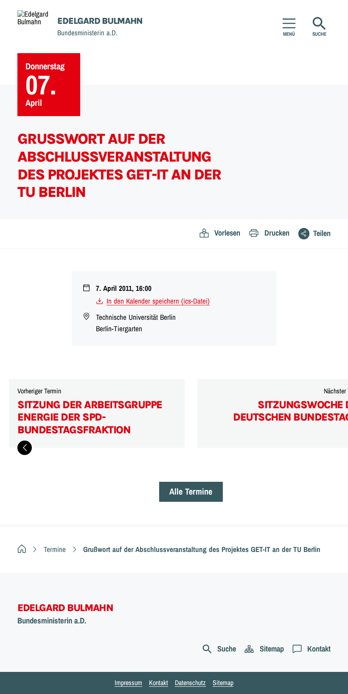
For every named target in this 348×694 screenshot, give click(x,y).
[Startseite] (21, 549)
